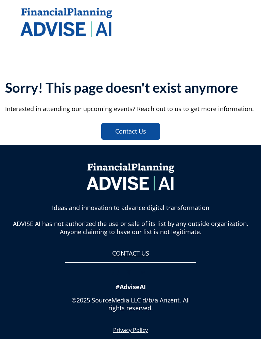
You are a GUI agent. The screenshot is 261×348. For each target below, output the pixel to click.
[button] (117, 274)
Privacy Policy (130, 330)
